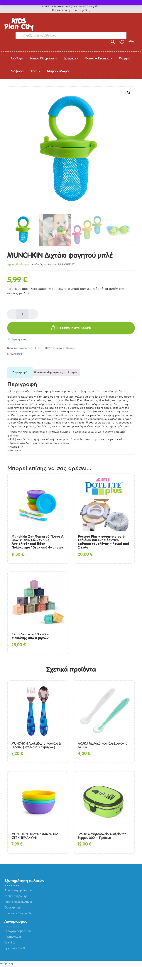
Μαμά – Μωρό (58, 71)
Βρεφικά (70, 58)
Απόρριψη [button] (6, 963)
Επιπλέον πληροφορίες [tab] (48, 372)
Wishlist (9, 942)
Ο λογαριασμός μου (17, 931)
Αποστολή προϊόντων (18, 890)
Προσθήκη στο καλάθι (74, 328)
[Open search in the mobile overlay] (71, 28)
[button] (128, 92)
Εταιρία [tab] (72, 372)
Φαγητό (124, 58)
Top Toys (17, 58)
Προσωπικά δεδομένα (18, 913)
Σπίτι (34, 71)
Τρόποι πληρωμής (15, 896)
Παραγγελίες (12, 936)
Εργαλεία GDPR (14, 948)
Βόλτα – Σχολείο (97, 58)
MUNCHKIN (14, 354)
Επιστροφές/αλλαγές (18, 901)
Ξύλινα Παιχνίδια (42, 58)
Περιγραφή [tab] (19, 372)
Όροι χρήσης (12, 907)
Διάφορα (17, 71)
